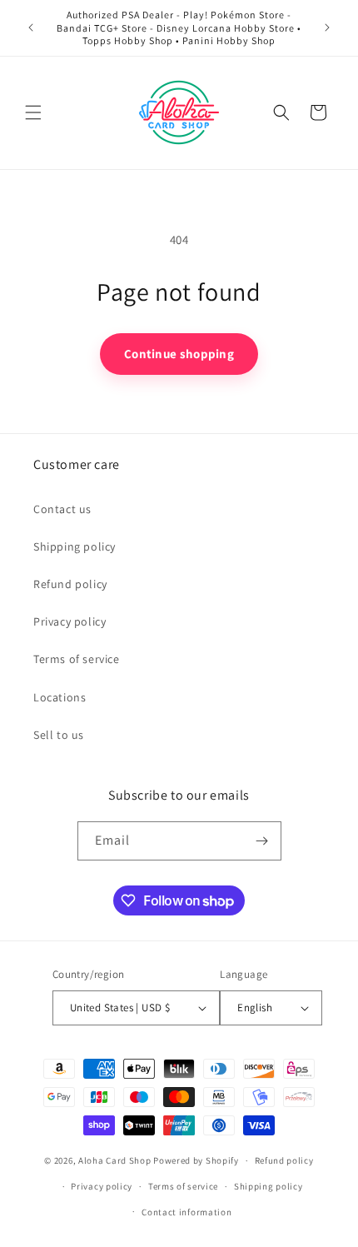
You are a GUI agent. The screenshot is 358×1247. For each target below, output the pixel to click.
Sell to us (58, 734)
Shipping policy (74, 546)
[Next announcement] (327, 27)
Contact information (186, 1212)
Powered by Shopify (196, 1160)
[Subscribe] (262, 840)
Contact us (62, 508)
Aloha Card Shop (115, 1160)
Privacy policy (69, 621)
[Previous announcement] (30, 27)
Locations (59, 697)
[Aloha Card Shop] (179, 113)
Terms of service (76, 658)
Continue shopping (179, 354)
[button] (33, 112)
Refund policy (70, 583)
